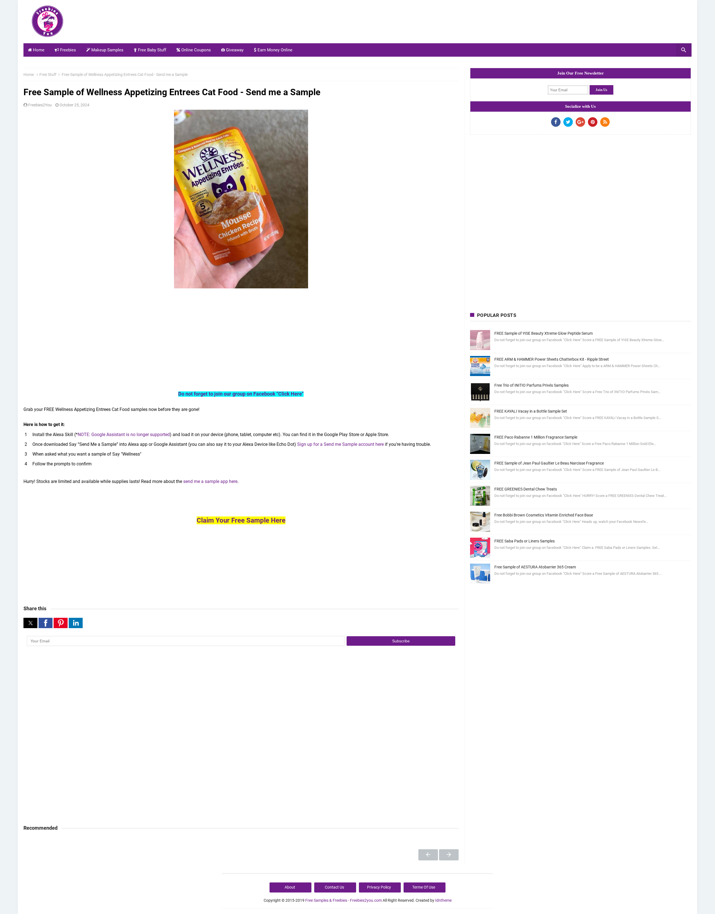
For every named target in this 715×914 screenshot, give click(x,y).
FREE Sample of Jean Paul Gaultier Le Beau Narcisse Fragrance (549, 463)
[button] (30, 623)
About (290, 887)
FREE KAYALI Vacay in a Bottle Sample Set (530, 411)
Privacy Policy (379, 887)
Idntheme (443, 900)
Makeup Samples (106, 49)
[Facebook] (556, 122)
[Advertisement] (590, 23)
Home (38, 49)
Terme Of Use (423, 887)
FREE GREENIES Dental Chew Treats (525, 489)
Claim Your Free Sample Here (241, 520)
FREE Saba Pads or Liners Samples (524, 541)
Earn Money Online (274, 49)
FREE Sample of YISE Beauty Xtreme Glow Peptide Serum (543, 333)
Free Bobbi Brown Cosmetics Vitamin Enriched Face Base (543, 515)
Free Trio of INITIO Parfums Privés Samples (531, 385)
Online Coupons (195, 49)
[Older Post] (449, 854)
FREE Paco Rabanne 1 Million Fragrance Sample (535, 437)
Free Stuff (47, 74)
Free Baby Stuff (151, 49)
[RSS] (605, 122)
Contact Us (334, 887)
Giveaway (234, 49)
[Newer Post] (428, 854)
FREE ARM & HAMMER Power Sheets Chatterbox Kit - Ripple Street (551, 359)
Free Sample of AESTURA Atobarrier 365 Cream (535, 567)
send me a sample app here (210, 481)
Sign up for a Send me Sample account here (340, 444)
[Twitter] (568, 122)
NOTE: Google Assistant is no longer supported (124, 434)
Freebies (67, 49)
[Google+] (580, 122)
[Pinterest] (592, 122)
